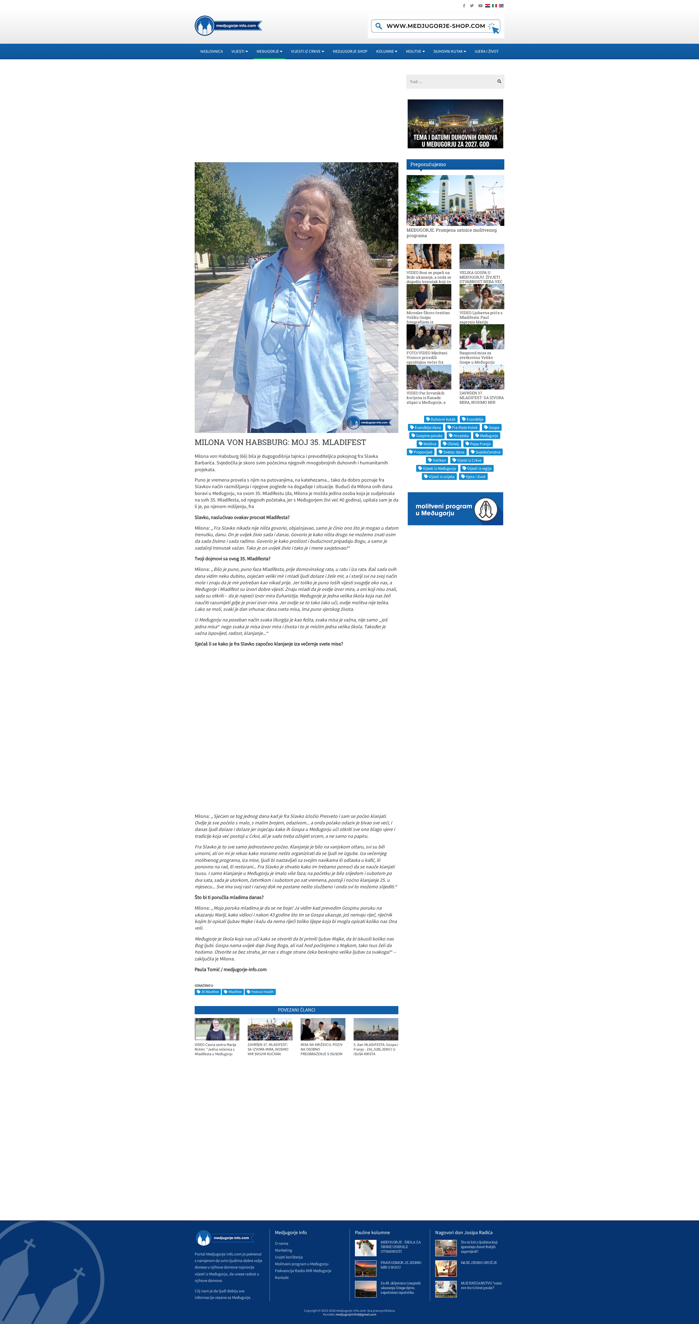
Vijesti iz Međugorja (439, 468)
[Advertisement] (243, 113)
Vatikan (439, 460)
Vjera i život (487, 51)
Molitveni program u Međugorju (301, 1263)
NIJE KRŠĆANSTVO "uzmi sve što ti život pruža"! (481, 1285)
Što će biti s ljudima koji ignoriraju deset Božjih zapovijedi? (479, 1247)
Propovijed (423, 452)
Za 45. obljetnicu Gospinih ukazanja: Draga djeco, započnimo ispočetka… (400, 1288)
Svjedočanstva (488, 452)
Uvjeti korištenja (289, 1257)
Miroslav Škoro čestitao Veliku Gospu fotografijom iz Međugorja (428, 319)
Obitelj (453, 443)
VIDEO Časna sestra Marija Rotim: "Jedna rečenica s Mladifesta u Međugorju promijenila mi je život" (215, 1049)
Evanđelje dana (428, 427)
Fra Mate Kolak (465, 427)
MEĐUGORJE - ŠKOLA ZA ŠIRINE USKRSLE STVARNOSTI (401, 1247)
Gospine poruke (429, 435)
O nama (281, 1243)
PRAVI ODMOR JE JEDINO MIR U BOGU (401, 1265)
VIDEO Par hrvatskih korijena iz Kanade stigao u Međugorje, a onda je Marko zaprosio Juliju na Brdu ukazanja (428, 402)
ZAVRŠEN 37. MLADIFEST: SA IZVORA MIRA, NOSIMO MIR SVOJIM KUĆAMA (268, 1049)
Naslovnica (211, 51)
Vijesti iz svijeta (442, 476)
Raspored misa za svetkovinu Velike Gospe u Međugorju (477, 357)
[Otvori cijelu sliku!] (296, 297)
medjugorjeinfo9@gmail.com (356, 1314)
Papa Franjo (480, 443)
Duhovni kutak (443, 419)
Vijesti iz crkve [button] (306, 51)
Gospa (494, 427)
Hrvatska (461, 435)
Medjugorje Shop (350, 51)
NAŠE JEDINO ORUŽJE (479, 1262)
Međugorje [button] (268, 51)
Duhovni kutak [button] (448, 51)
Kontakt (282, 1277)
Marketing (283, 1250)
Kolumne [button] (385, 51)
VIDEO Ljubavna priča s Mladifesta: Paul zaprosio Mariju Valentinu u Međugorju (481, 319)
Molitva (429, 443)
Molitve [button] (413, 51)
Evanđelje (475, 419)
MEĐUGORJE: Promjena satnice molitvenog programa (452, 232)
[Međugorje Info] (228, 25)
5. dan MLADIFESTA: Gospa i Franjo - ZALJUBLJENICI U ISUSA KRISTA (376, 1049)
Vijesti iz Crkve (469, 460)
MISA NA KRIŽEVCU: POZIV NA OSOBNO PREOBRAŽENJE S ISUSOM (321, 1049)
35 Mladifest (210, 991)
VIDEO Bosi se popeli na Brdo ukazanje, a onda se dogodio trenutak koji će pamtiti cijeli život (429, 279)
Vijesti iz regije (479, 468)
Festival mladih (262, 991)
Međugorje (489, 435)
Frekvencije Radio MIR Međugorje (303, 1270)
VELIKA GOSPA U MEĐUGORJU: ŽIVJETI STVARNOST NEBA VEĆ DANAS (481, 279)
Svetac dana (453, 452)
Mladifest (235, 991)
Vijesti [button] (238, 51)
